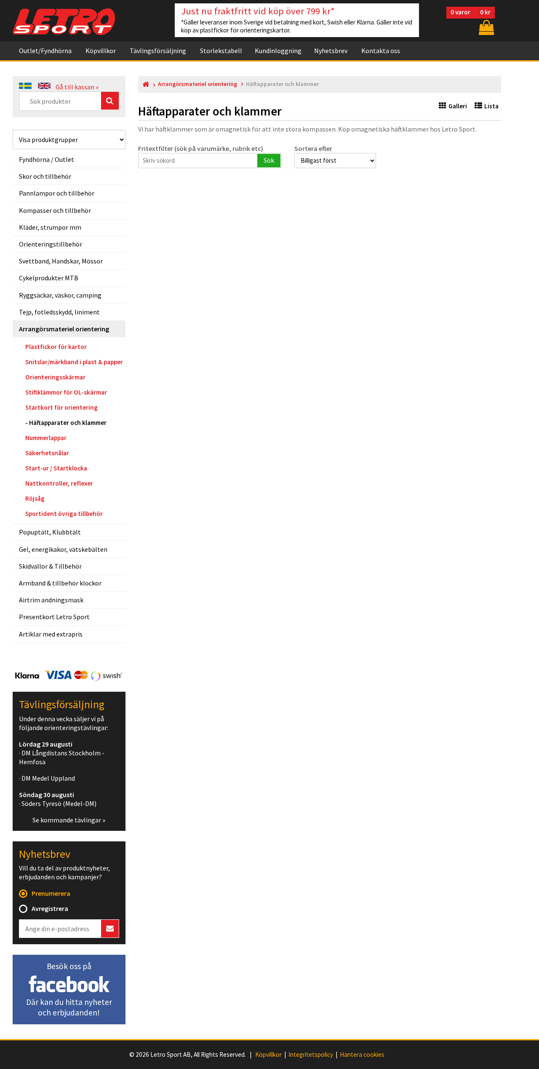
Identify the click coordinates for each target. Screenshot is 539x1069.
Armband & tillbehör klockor (60, 583)
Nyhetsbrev (330, 50)
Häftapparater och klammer (68, 423)
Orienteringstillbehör (50, 244)
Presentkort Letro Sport (54, 616)
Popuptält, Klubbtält (50, 532)
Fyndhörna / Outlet (46, 159)
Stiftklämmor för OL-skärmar (66, 392)
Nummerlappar (46, 438)
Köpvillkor (100, 50)
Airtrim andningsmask (51, 600)
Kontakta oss (380, 50)
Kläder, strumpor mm (50, 227)
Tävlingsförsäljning (158, 50)
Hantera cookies (362, 1054)
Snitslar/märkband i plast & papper (74, 362)
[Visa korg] (485, 27)
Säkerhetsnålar (47, 453)
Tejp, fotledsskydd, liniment (59, 312)
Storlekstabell (221, 50)
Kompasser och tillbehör (55, 210)
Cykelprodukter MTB (48, 278)
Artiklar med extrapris (51, 634)
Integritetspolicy (310, 1054)
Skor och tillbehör (45, 176)
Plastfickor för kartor (56, 347)
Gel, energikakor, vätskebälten (63, 549)
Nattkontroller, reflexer (59, 483)
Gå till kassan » (77, 87)
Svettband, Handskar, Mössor (61, 261)
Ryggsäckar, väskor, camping (60, 295)
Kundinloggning (278, 50)
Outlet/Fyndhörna (45, 50)
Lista (491, 106)
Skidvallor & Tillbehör (50, 566)
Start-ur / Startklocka (56, 468)
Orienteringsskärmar (55, 377)
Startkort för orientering (61, 407)
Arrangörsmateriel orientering (64, 329)
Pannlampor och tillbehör (56, 193)
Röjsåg (35, 498)
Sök (269, 160)
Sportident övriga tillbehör (64, 514)
